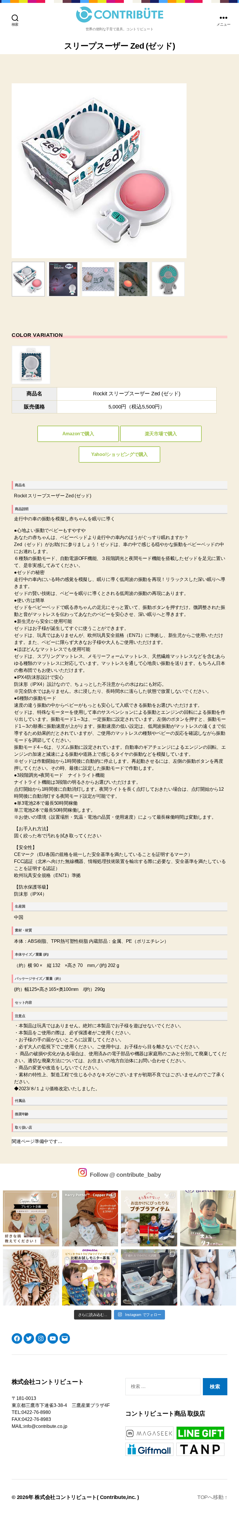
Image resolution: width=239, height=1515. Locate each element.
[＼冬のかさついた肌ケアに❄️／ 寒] (208, 1277)
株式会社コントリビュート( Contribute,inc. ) (87, 1497)
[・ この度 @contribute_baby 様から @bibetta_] (208, 1218)
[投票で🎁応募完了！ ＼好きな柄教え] (31, 1218)
